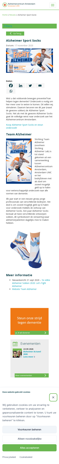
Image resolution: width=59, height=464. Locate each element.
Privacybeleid (9, 457)
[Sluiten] (53, 397)
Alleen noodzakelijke (29, 438)
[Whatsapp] (10, 91)
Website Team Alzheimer (24, 289)
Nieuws (12, 15)
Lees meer (28, 356)
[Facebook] (10, 85)
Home (5, 15)
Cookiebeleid (26, 457)
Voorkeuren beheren (29, 429)
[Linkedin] (20, 85)
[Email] (39, 85)
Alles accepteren (29, 447)
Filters (8, 26)
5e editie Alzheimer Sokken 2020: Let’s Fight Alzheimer (31, 283)
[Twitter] (30, 85)
